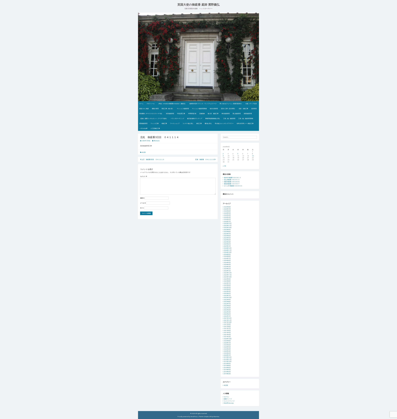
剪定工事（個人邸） (168, 108)
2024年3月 (227, 266)
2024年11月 (227, 250)
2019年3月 (227, 374)
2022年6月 (227, 306)
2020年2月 (227, 353)
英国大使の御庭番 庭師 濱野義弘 (198, 4)
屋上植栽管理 (237, 113)
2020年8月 (227, 341)
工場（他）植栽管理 (229, 118)
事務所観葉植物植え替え (212, 118)
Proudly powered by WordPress (188, 416)
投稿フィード (228, 399)
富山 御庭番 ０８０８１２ (232, 180)
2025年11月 (227, 225)
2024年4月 (227, 264)
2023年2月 (227, 293)
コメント (143, 176)
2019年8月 (227, 365)
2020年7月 (227, 343)
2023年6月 (227, 285)
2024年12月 (227, 248)
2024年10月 (227, 252)
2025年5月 (227, 238)
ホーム (141, 104)
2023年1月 (227, 295)
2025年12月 (227, 223)
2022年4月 (227, 310)
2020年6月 (227, 345)
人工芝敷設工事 (155, 128)
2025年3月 (227, 242)
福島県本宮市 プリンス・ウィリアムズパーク (203, 104)
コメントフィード (229, 401)
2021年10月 (227, 322)
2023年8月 (227, 281)
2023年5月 (227, 287)
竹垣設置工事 (181, 113)
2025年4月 (227, 240)
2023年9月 (227, 279)
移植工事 (164, 123)
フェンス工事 (155, 123)
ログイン (226, 397)
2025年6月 (227, 236)
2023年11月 (227, 275)
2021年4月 (227, 334)
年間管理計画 (192, 113)
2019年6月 (227, 367)
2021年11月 (227, 320)
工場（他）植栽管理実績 (245, 118)
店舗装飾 (202, 113)
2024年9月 (227, 254)
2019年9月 (227, 363)
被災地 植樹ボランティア (194, 118)
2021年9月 (227, 324)
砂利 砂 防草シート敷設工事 (245, 123)
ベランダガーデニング (177, 118)
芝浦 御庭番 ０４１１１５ (204, 159)
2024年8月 (227, 256)
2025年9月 (227, 229)
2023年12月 (227, 273)
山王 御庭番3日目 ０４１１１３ (152, 159)
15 (253, 156)
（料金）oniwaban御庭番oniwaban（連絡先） (172, 104)
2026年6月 (227, 211)
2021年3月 (227, 337)
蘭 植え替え (208, 123)
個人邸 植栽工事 (213, 113)
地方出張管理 (214, 108)
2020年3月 (227, 351)
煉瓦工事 (199, 123)
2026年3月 (227, 217)
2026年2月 (227, 219)
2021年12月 (227, 318)
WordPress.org (228, 403)
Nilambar (216, 416)
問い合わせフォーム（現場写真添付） (231, 104)
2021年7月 (227, 328)
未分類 (144, 152)
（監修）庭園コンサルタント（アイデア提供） (153, 118)
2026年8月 (227, 207)
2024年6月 (227, 260)
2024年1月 (227, 271)
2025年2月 (227, 244)
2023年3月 (227, 291)
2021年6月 (227, 330)
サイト (142, 208)
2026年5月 (227, 213)
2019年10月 (227, 361)
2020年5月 (227, 347)
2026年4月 (227, 215)
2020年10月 (227, 339)
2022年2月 (227, 314)
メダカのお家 (143, 128)
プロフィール (150, 104)
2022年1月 (227, 316)
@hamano (157, 141)
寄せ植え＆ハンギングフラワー (224, 123)
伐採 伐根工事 (243, 108)
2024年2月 (227, 269)
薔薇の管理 (155, 108)
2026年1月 (227, 221)
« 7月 (224, 166)
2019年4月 (227, 372)
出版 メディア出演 (251, 104)
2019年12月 (227, 357)
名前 (142, 198)
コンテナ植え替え (188, 123)
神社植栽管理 (226, 113)
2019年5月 (227, 369)
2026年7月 (227, 209)
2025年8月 (227, 231)
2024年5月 (227, 262)
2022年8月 (227, 302)
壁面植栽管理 (143, 123)
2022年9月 (227, 299)
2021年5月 (227, 332)
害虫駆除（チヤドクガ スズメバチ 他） (151, 113)
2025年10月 (227, 227)
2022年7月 (227, 304)
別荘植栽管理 (170, 113)
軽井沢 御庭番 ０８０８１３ (232, 177)
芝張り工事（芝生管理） (228, 108)
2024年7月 (227, 258)
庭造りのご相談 (144, 108)
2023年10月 (227, 277)
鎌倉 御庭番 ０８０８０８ (232, 182)
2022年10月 (227, 297)
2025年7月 (227, 234)
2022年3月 (227, 312)
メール (143, 203)
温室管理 (254, 108)
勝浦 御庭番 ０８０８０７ (232, 184)
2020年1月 (227, 355)
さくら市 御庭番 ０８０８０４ (233, 186)
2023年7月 (227, 283)
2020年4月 (227, 349)
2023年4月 (227, 289)
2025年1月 (227, 246)
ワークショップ (174, 123)
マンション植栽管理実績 (199, 108)
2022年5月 (227, 308)
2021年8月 (227, 326)
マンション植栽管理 (183, 108)
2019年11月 (227, 359)
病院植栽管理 (248, 113)
